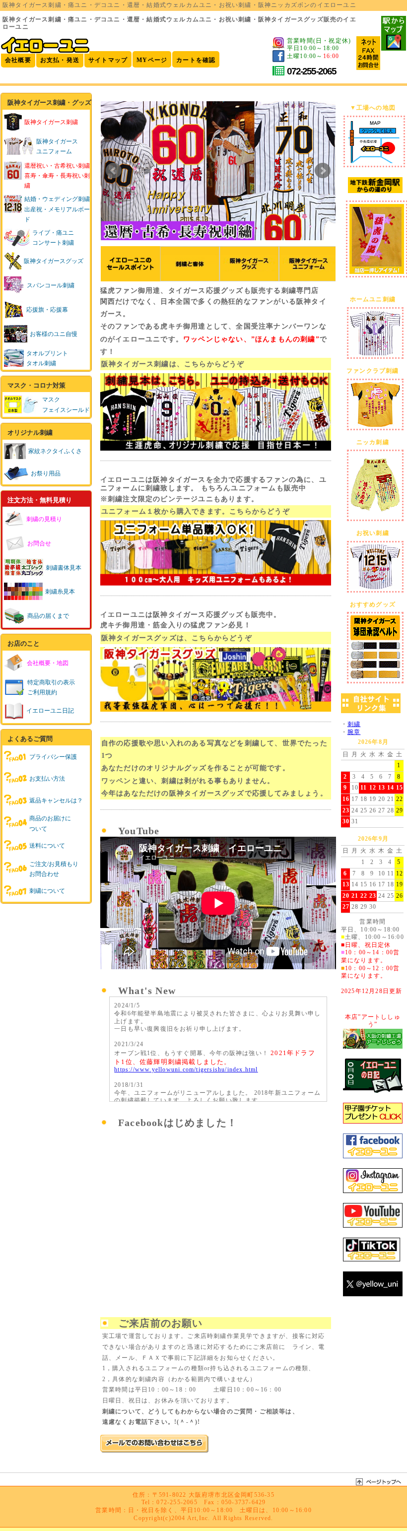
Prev (114, 171)
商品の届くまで (48, 615)
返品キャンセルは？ (56, 800)
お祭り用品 (46, 473)
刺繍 (353, 724)
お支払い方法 (47, 778)
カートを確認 (195, 60)
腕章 (353, 732)
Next (323, 171)
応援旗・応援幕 (47, 309)
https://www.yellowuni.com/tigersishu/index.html (186, 1069)
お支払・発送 (59, 60)
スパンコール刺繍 (50, 285)
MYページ (151, 60)
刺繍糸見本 (60, 591)
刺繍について (47, 890)
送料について (47, 845)
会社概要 (18, 60)
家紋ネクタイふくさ (55, 451)
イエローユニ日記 (50, 710)
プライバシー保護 (53, 756)
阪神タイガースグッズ (53, 261)
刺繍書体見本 (63, 567)
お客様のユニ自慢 (53, 334)
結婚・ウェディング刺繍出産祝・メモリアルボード (57, 209)
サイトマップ (108, 60)
